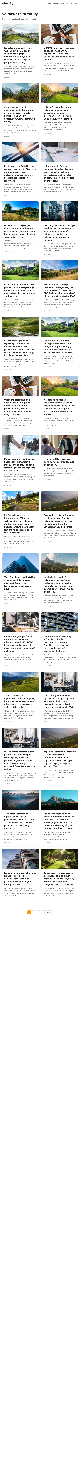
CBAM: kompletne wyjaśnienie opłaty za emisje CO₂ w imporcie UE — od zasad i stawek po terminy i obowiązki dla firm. (59, 54)
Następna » (47, 912)
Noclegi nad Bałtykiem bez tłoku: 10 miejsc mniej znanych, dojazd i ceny (59, 462)
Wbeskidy (8, 3)
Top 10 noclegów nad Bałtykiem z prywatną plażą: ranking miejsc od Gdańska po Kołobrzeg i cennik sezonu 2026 (20, 583)
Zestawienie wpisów (56, 3)
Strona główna (72, 3)
